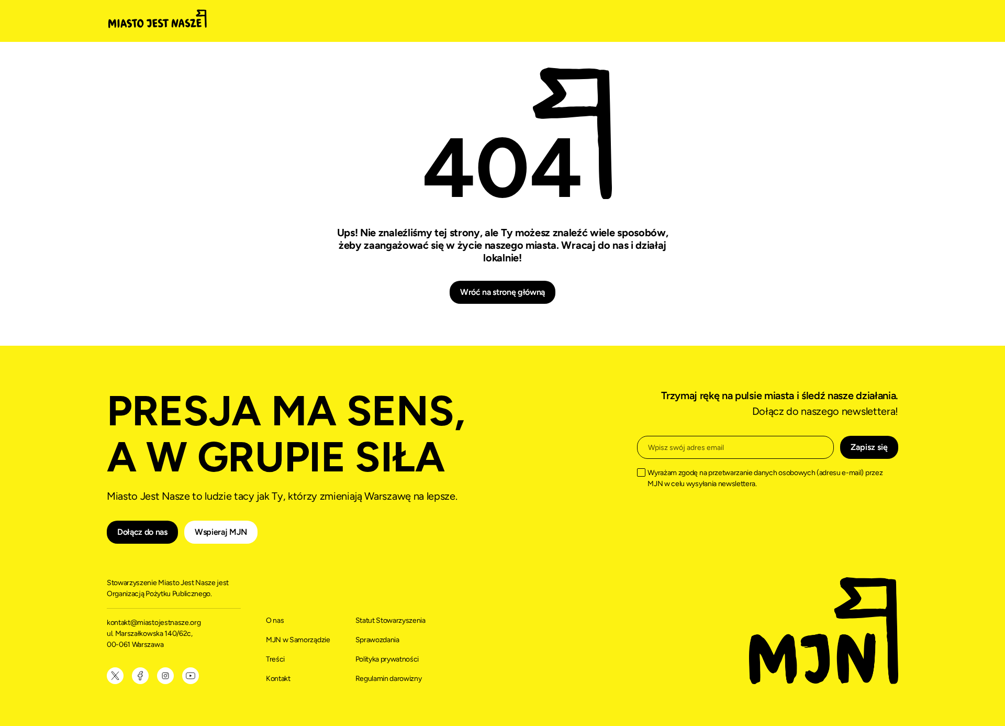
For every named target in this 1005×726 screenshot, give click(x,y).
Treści (275, 659)
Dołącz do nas (142, 532)
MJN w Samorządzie (298, 639)
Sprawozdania (377, 639)
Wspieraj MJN (221, 532)
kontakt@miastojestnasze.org (154, 622)
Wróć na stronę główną (502, 292)
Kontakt (278, 678)
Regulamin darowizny (388, 678)
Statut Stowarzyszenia (390, 620)
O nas (275, 620)
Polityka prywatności (387, 659)
